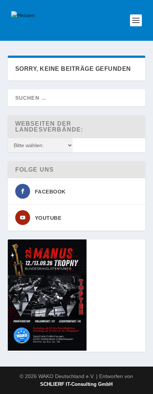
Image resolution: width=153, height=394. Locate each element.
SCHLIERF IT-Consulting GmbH (76, 384)
